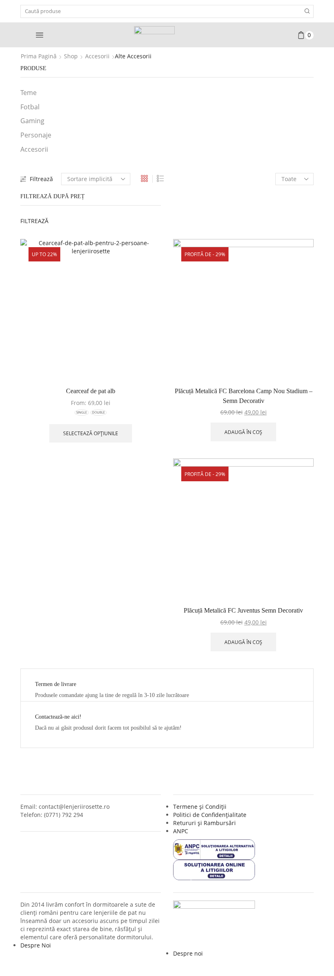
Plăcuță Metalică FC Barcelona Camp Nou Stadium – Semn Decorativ (243, 395)
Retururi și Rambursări (204, 823)
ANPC (180, 831)
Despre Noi (35, 945)
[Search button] (307, 11)
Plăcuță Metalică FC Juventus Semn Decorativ (243, 610)
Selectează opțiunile (90, 433)
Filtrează (41, 179)
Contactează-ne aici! (58, 717)
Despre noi (188, 953)
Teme (28, 92)
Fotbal (30, 106)
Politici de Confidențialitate (209, 815)
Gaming (32, 120)
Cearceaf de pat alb (90, 390)
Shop (71, 56)
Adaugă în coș (243, 432)
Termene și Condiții (199, 806)
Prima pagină (39, 56)
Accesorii (97, 56)
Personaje (35, 135)
